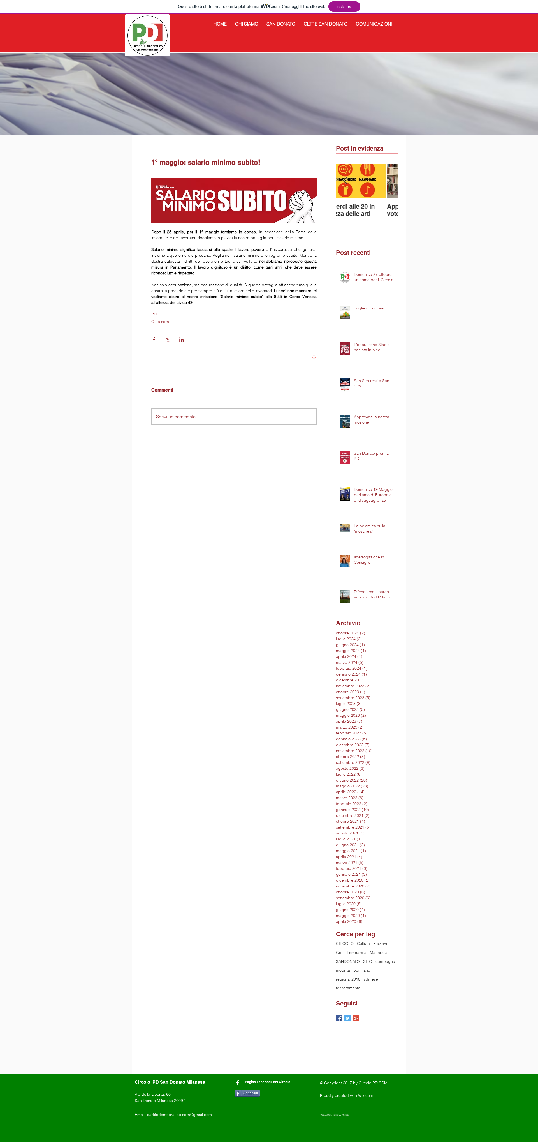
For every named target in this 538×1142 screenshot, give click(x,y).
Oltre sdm (160, 321)
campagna (385, 961)
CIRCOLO (345, 943)
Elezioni (380, 943)
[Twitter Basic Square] (347, 1018)
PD (154, 313)
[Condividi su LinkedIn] (181, 339)
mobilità (343, 970)
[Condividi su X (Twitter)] (167, 339)
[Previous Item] (345, 181)
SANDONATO (348, 961)
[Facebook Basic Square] (339, 1018)
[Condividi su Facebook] (154, 339)
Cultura (363, 943)
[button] (246, 24)
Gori (340, 952)
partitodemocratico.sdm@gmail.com (179, 1114)
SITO (367, 961)
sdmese (371, 979)
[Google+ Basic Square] (356, 1018)
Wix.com (365, 1095)
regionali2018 (348, 979)
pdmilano (361, 970)
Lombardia (357, 952)
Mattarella (379, 952)
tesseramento (348, 987)
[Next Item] (388, 181)
